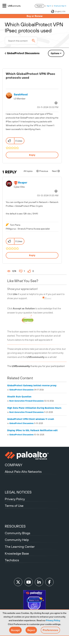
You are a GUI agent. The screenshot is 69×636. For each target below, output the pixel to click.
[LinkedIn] (39, 582)
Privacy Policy (53, 620)
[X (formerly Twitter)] (18, 582)
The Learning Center (20, 546)
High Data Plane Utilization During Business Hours (34, 408)
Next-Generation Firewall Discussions (26, 401)
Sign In (49, 6)
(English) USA (60, 11)
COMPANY (13, 465)
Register (40, 6)
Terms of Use (14, 505)
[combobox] (21, 40)
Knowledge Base (17, 553)
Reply (32, 155)
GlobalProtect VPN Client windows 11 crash (30, 419)
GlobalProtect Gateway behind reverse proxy (31, 385)
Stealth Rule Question (19, 396)
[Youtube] (28, 582)
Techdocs (12, 560)
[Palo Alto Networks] (34, 456)
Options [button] (55, 53)
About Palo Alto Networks (23, 471)
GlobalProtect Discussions (23, 53)
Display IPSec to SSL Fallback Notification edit (32, 430)
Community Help (17, 540)
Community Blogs (17, 533)
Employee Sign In (60, 6)
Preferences (50, 630)
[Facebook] (49, 582)
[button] (15, 630)
